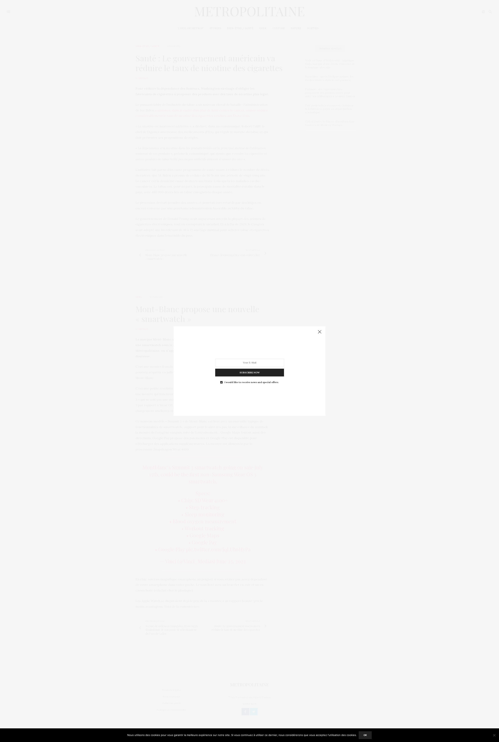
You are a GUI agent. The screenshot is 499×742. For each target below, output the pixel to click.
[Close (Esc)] (320, 332)
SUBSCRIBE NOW (250, 372)
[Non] (494, 735)
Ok (365, 735)
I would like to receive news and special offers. (252, 382)
